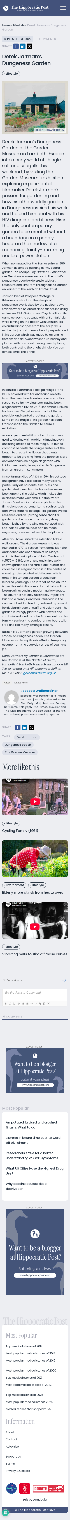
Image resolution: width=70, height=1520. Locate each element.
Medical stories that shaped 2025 (28, 1409)
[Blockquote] (31, 1003)
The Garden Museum (20, 752)
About (7, 682)
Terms (10, 1463)
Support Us (13, 1456)
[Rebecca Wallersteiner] (11, 697)
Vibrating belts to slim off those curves (34, 954)
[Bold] (5, 1003)
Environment (15, 885)
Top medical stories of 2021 (24, 1377)
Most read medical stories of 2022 (29, 1384)
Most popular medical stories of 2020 (31, 1370)
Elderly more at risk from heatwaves (32, 892)
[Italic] (10, 1003)
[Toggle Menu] (63, 8)
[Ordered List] (23, 1003)
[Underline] (14, 1003)
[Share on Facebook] (16, 46)
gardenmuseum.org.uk (39, 673)
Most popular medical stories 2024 (29, 1402)
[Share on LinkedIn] (22, 46)
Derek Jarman (27, 737)
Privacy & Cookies (18, 1470)
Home (6, 25)
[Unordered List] (27, 1003)
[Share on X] (29, 46)
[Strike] (18, 1003)
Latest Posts (21, 682)
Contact (11, 1439)
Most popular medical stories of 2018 (30, 1353)
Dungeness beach (18, 745)
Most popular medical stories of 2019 (30, 1360)
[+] (49, 1003)
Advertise (12, 1446)
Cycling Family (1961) (20, 830)
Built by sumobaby (35, 1500)
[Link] (40, 1003)
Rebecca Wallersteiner (39, 690)
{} (44, 1003)
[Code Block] (36, 1003)
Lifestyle (19, 25)
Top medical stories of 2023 (24, 1394)
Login (63, 980)
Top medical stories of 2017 (24, 1346)
